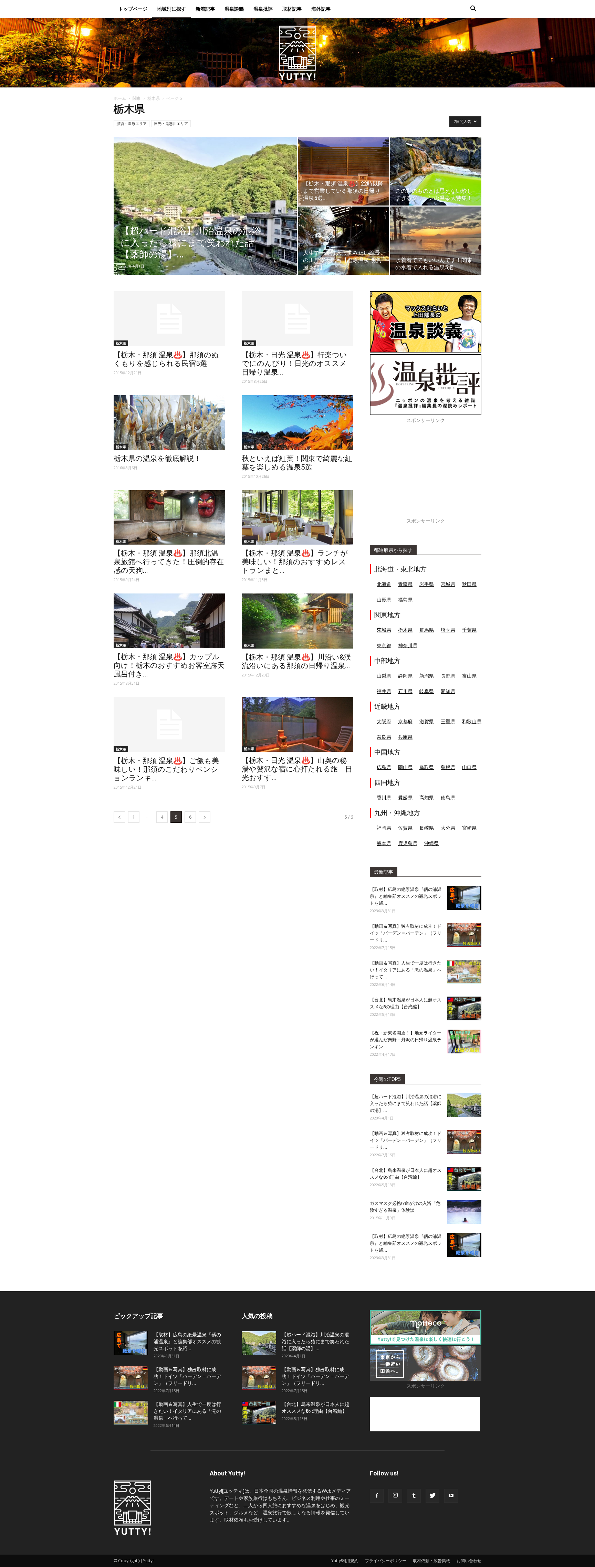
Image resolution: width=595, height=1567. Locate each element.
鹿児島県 (407, 843)
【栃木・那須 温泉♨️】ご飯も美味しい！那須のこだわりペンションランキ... (166, 769)
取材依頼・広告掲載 (431, 1561)
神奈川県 (407, 645)
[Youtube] (451, 1496)
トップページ (132, 9)
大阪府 (384, 721)
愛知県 (448, 691)
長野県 (448, 675)
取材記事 (292, 9)
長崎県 (426, 827)
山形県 (384, 599)
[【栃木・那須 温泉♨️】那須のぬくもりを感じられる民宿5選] (169, 318)
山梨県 (384, 675)
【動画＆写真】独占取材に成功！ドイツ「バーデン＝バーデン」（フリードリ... (405, 933)
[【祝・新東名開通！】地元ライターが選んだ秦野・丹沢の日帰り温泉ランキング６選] (464, 1041)
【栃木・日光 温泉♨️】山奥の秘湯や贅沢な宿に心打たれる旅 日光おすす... (297, 769)
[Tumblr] (414, 1496)
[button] (473, 9)
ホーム (120, 98)
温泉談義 (234, 9)
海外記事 (321, 9)
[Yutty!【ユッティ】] (297, 52)
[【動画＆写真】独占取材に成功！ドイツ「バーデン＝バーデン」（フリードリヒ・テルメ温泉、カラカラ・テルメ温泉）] (464, 935)
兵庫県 (405, 737)
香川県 (384, 797)
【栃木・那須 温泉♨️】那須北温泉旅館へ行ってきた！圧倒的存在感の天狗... (169, 562)
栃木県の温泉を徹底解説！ (157, 458)
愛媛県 (405, 797)
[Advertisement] (425, 474)
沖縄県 (431, 843)
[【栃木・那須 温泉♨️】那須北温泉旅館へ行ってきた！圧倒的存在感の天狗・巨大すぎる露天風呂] (169, 517)
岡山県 (405, 767)
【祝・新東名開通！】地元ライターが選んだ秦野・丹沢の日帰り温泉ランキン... (405, 1039)
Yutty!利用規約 (344, 1561)
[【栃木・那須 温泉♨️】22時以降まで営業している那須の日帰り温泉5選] (343, 171)
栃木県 (153, 98)
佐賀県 (405, 827)
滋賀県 (426, 721)
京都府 (405, 721)
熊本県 (384, 843)
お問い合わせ (469, 1561)
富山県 (469, 675)
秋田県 (469, 584)
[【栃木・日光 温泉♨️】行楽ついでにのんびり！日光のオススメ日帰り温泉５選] (297, 318)
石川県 (405, 691)
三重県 (448, 721)
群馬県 (426, 630)
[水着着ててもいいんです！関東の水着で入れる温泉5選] (435, 241)
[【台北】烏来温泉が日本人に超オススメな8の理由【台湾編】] (464, 1008)
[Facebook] (377, 1496)
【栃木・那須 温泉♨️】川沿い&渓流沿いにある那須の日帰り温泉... (296, 661)
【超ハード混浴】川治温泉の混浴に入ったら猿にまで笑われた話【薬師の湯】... (405, 1103)
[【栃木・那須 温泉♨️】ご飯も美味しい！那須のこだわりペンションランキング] (169, 724)
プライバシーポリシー (385, 1561)
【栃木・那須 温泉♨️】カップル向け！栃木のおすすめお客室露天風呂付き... (169, 665)
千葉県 (469, 630)
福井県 (384, 691)
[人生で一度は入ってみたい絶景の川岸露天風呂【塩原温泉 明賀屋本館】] (343, 241)
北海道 (384, 584)
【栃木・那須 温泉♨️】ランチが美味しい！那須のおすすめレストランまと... (295, 562)
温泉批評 (263, 9)
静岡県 (405, 675)
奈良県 (384, 737)
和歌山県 (471, 721)
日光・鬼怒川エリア (171, 123)
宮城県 (448, 584)
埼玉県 (448, 630)
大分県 (448, 827)
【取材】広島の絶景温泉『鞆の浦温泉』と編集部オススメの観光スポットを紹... (405, 896)
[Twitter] (432, 1496)
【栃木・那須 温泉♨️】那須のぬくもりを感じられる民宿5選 (166, 359)
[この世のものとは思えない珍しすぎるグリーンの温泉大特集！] (435, 171)
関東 (137, 98)
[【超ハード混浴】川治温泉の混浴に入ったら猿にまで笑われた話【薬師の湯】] (205, 216)
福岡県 (384, 827)
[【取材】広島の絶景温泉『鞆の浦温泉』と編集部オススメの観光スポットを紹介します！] (464, 898)
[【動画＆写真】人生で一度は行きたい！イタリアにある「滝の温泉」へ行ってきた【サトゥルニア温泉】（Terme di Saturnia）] (464, 972)
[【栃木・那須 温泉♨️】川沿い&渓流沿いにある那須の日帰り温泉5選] (297, 621)
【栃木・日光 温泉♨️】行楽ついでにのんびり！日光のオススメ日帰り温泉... (294, 363)
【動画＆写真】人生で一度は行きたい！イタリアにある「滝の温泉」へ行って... (405, 969)
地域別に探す (171, 9)
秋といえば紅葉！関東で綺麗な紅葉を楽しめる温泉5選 (297, 462)
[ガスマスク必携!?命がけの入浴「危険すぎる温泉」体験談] (464, 1212)
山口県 (469, 767)
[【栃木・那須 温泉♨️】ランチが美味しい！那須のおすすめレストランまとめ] (297, 517)
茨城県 (384, 630)
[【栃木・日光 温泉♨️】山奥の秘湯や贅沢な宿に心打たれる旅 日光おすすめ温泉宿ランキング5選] (297, 724)
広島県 (384, 767)
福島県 (405, 599)
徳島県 (448, 797)
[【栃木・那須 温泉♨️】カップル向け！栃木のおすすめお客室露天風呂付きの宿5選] (169, 620)
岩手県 (426, 584)
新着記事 (205, 9)
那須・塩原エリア (131, 123)
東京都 (384, 645)
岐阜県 (426, 691)
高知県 (426, 797)
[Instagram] (395, 1496)
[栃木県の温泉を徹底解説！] (169, 422)
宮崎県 (469, 827)
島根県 (448, 767)
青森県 (405, 584)
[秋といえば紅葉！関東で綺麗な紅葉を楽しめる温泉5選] (297, 422)
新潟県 (426, 675)
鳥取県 (426, 767)
